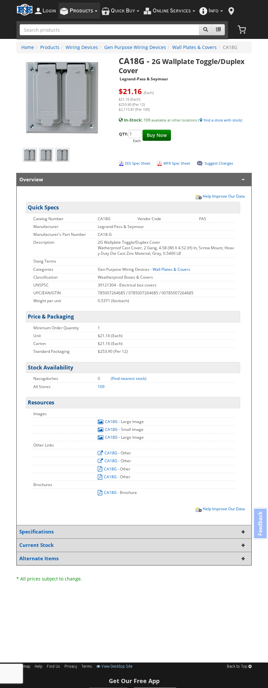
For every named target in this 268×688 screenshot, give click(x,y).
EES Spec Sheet (137, 163)
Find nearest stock (128, 378)
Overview (31, 179)
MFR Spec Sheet (176, 163)
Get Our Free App (134, 681)
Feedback (260, 523)
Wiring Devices (82, 47)
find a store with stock (222, 120)
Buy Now (157, 135)
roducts (82, 11)
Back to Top (237, 667)
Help (38, 667)
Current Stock (36, 545)
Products (49, 47)
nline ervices (172, 11)
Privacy (70, 667)
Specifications (36, 532)
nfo (214, 11)
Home (27, 47)
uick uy (123, 11)
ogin (49, 11)
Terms (86, 667)
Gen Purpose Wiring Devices (135, 47)
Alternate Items (39, 558)
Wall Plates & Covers (194, 47)
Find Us (53, 667)
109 (101, 386)
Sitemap (23, 667)
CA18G (111, 421)
